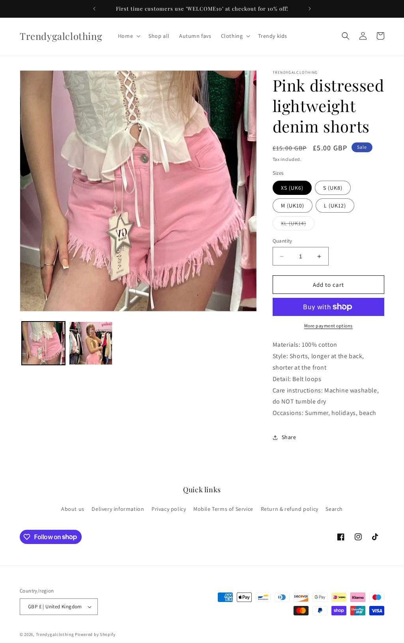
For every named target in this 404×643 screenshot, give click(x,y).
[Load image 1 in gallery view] (43, 343)
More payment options (328, 326)
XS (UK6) (292, 187)
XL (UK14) (297, 224)
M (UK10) (292, 205)
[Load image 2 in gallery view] (90, 343)
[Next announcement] (309, 8)
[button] (128, 36)
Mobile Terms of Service (223, 508)
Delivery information (118, 508)
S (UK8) (332, 187)
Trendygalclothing (55, 634)
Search (334, 508)
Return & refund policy (289, 508)
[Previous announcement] (94, 8)
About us (72, 508)
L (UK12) (335, 205)
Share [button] (289, 437)
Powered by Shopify (95, 634)
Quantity (282, 240)
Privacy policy (169, 508)
